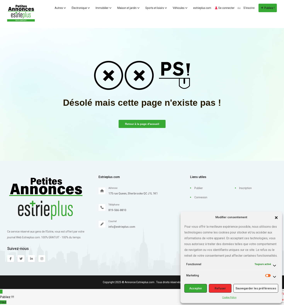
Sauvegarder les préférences (256, 288)
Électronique (80, 7)
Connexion (200, 197)
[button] (276, 217)
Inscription (245, 188)
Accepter (195, 288)
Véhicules (179, 7)
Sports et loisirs (155, 7)
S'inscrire (249, 7)
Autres (59, 7)
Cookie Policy (229, 297)
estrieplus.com (202, 7)
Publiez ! (269, 7)
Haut (3, 302)
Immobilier (102, 7)
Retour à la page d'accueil (142, 123)
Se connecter (226, 7)
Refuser (220, 288)
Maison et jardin (127, 7)
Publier (198, 188)
